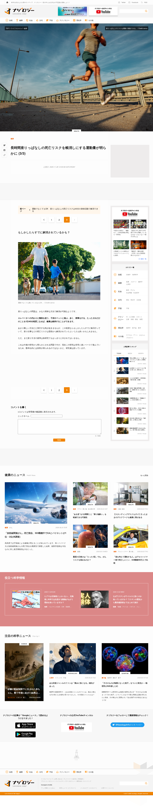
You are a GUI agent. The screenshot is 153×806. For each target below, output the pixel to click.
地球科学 (135, 275)
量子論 (134, 328)
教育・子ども (130, 290)
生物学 (128, 275)
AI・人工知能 (130, 317)
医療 (127, 282)
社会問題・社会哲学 (132, 293)
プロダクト (129, 338)
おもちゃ (142, 335)
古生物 (139, 300)
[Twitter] (4, 145)
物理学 (128, 328)
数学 (139, 328)
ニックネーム (23, 416)
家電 (141, 319)
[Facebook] (4, 150)
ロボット (139, 317)
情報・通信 (134, 319)
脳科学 (140, 282)
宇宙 (127, 308)
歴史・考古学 (130, 300)
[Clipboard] (4, 155)
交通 (127, 319)
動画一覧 (143, 259)
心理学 (128, 284)
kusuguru (44, 785)
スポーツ (134, 282)
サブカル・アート (132, 335)
